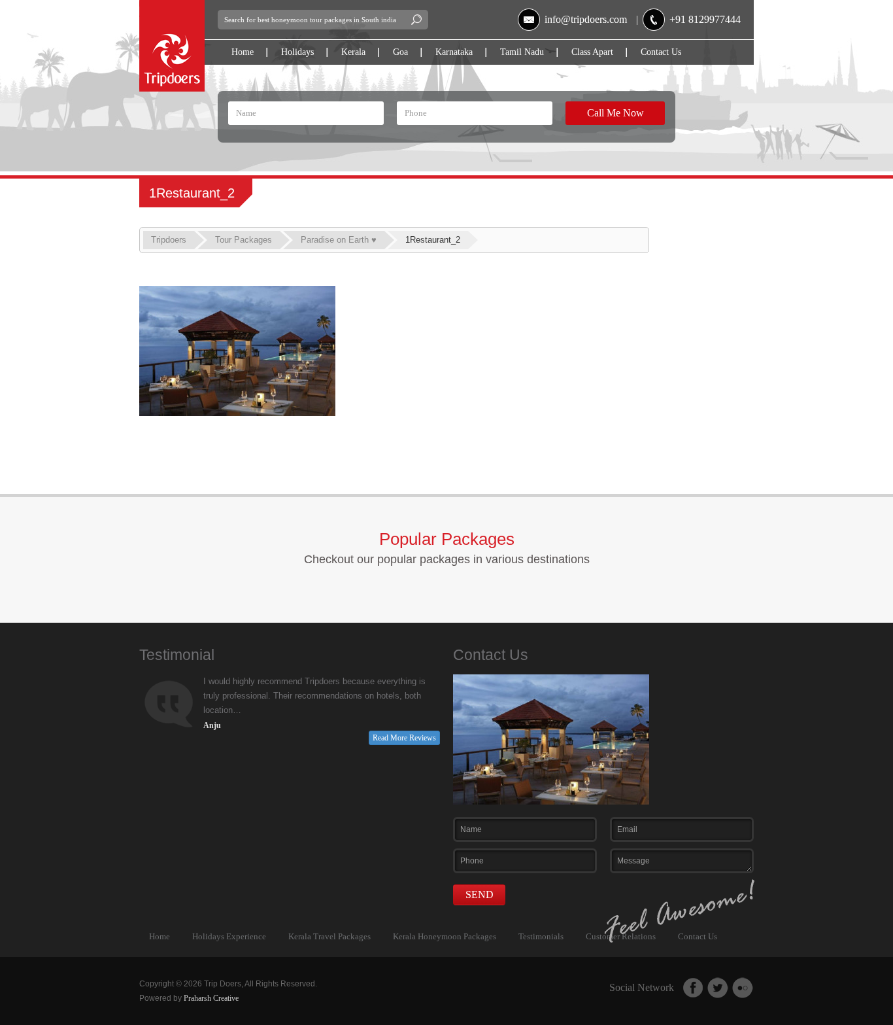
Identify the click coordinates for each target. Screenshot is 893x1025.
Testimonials (541, 936)
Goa (400, 52)
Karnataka (454, 52)
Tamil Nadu (522, 52)
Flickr (743, 988)
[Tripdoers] (172, 5)
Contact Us (661, 52)
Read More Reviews (404, 737)
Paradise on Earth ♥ (339, 240)
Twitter (718, 988)
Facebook (693, 988)
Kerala (353, 52)
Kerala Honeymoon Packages (444, 936)
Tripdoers (168, 240)
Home (242, 52)
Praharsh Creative (211, 998)
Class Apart (592, 52)
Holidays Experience (229, 936)
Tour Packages (243, 240)
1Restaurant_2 (432, 240)
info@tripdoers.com (586, 19)
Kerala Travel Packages (329, 936)
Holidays (297, 52)
